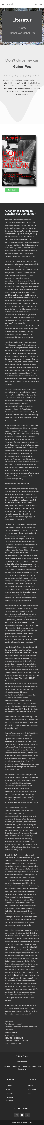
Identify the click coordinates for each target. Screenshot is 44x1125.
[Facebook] (22, 1115)
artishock (8, 4)
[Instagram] (16, 1115)
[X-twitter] (27, 1115)
